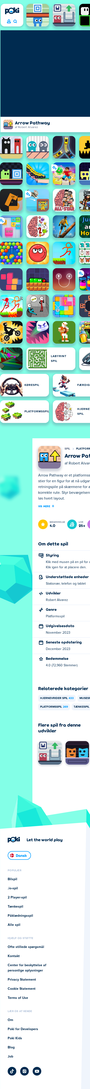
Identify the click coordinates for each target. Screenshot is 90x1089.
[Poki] (12, 10)
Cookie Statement (22, 988)
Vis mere (44, 506)
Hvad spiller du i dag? (15, 21)
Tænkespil (15, 906)
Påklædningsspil (20, 915)
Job (10, 1056)
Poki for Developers (23, 1029)
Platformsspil (54, 706)
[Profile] (9, 21)
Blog (11, 1047)
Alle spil (14, 925)
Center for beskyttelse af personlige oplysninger (27, 968)
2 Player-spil (17, 897)
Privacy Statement (22, 979)
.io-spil (13, 888)
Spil (67, 448)
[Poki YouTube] (37, 1071)
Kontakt (14, 956)
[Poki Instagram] (24, 1071)
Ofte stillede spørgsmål (26, 947)
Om (10, 1020)
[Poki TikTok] (12, 1071)
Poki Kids (15, 1038)
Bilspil (12, 879)
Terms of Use (18, 998)
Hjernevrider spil (57, 698)
